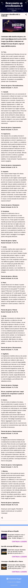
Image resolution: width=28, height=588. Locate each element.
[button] (26, 15)
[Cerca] (26, 3)
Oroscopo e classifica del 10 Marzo (12, 561)
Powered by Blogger (15, 579)
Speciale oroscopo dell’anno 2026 (11, 546)
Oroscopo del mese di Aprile (10, 531)
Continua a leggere (19, 541)
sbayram (19, 582)
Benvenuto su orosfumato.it (14, 4)
